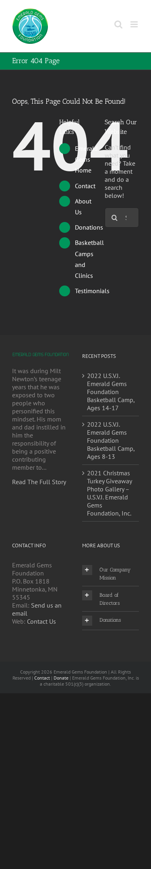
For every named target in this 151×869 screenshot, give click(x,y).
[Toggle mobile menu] (134, 24)
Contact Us (41, 621)
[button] (110, 573)
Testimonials (92, 291)
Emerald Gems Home (86, 159)
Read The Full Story (39, 482)
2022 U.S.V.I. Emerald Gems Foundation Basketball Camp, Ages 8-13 (110, 440)
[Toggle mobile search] (118, 24)
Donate (61, 678)
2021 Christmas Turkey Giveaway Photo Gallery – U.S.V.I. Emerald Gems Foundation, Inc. (109, 493)
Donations (89, 227)
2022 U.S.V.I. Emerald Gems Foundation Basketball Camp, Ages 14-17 (110, 392)
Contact (85, 186)
